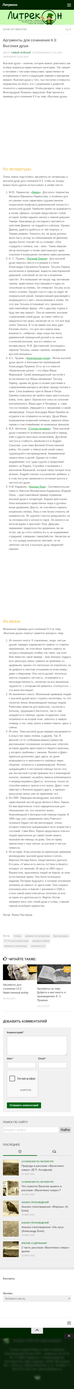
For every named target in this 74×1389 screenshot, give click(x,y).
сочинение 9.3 (38, 946)
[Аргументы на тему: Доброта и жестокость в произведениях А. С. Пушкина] (54, 974)
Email (42, 1058)
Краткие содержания (34, 1243)
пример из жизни (40, 941)
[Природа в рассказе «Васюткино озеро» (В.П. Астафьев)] (11, 1167)
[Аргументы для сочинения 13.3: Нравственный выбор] (20, 972)
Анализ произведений (35, 1202)
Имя (10, 1058)
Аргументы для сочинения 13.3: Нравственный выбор (15, 988)
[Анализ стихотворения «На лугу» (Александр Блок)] (11, 1229)
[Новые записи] (20, 1152)
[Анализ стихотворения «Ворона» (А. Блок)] (11, 1208)
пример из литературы (15, 946)
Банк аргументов (15, 29)
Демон (36, 192)
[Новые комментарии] (54, 1152)
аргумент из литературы (37, 936)
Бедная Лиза (37, 486)
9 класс (18, 936)
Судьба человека (39, 428)
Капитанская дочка (38, 358)
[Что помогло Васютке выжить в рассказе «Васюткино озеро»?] (11, 1188)
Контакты (9, 1278)
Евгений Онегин (37, 258)
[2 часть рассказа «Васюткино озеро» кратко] (11, 1249)
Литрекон (10, 5)
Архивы (8, 1293)
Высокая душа (60, 936)
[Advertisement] (37, 132)
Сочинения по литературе (38, 1161)
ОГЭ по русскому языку (16, 941)
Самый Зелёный (21, 52)
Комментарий (15, 1032)
